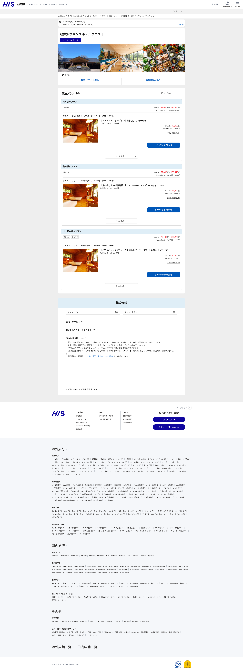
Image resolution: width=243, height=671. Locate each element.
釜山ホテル (103, 511)
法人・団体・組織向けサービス (64, 628)
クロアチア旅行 (160, 465)
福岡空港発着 (159, 569)
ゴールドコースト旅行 (97, 468)
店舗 (216, 4)
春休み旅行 (55, 621)
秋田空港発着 (124, 566)
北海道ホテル (65, 583)
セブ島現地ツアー (132, 528)
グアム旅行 (65, 459)
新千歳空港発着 (79, 566)
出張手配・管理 (72, 632)
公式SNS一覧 (127, 422)
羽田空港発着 (56, 566)
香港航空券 (98, 485)
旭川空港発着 (91, 566)
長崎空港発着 (183, 569)
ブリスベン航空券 (178, 497)
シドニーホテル (180, 514)
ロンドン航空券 (118, 494)
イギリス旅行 (81, 465)
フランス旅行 (70, 465)
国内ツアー (56, 552)
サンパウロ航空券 (86, 494)
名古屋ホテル (144, 583)
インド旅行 (111, 462)
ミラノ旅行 (165, 462)
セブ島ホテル (78, 514)
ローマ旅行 (155, 462)
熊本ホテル (103, 586)
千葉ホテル (95, 583)
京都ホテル (154, 583)
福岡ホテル (84, 586)
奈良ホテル (183, 583)
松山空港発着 (134, 569)
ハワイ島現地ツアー (74, 528)
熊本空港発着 (67, 572)
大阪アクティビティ (154, 597)
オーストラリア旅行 (58, 468)
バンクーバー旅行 (138, 471)
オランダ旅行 (148, 465)
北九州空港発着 (171, 569)
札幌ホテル (76, 583)
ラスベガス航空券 (122, 491)
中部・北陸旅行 (111, 556)
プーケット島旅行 (162, 459)
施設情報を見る (153, 80)
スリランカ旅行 (122, 462)
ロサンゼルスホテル (119, 514)
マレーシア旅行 (100, 462)
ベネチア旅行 (175, 462)
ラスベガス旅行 (71, 471)
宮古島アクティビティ (91, 597)
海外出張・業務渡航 (58, 632)
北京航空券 (117, 485)
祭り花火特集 (144, 621)
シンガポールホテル (135, 511)
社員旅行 (83, 632)
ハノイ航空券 (81, 488)
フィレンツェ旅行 (58, 465)
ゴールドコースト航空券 (162, 497)
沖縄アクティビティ (58, 597)
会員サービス (227, 6)
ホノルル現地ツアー (58, 528)
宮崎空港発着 (78, 572)
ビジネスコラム (92, 635)
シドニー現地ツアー (126, 531)
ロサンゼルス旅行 (58, 471)
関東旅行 (92, 556)
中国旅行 (129, 459)
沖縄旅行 (55, 556)
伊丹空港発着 (78, 569)
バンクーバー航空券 (58, 494)
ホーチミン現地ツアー (59, 531)
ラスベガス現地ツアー (161, 531)
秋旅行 (92, 621)
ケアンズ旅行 (82, 468)
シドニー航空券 (133, 497)
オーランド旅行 (115, 471)
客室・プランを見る (90, 80)
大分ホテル (113, 586)
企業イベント (108, 632)
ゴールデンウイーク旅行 (69, 621)
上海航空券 (108, 485)
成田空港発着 (67, 566)
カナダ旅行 (126, 471)
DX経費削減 (155, 632)
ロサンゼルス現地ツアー (143, 531)
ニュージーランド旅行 (114, 468)
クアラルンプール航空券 (107, 488)
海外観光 (127, 621)
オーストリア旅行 (113, 465)
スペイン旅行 (137, 465)
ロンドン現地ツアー (58, 534)
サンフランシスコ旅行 (86, 471)
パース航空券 (56, 500)
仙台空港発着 (135, 566)
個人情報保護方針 (105, 419)
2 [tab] (121, 70)
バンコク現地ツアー (117, 528)
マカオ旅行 (120, 459)
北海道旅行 (74, 556)
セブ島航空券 (56, 488)
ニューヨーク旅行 (102, 471)
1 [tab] (119, 70)
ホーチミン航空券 (69, 488)
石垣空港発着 (113, 572)
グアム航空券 (74, 491)
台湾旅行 (103, 459)
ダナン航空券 (92, 488)
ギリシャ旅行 (181, 465)
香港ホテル (122, 511)
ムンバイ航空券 (164, 488)
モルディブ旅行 (167, 468)
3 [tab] (123, 70)
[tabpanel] (79, 58)
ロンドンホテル (156, 514)
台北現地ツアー (145, 528)
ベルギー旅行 (125, 465)
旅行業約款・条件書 (106, 416)
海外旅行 (58, 449)
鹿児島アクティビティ (59, 600)
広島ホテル (65, 586)
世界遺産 (135, 621)
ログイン (179, 11)
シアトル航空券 (135, 491)
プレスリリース (81, 419)
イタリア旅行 (145, 462)
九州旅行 (151, 556)
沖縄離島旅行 (64, 556)
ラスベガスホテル (134, 514)
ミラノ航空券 (150, 494)
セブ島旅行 (186, 459)
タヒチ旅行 (156, 468)
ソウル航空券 (56, 485)
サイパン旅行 (75, 459)
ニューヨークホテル (103, 514)
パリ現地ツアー (72, 534)
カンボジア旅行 (87, 462)
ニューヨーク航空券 (149, 491)
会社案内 (79, 416)
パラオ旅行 (86, 459)
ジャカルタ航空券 (140, 488)
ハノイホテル (56, 514)
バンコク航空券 (138, 485)
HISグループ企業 (81, 422)
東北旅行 (83, 556)
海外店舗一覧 (61, 646)
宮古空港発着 (124, 572)
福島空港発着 (146, 566)
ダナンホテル (67, 514)
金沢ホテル (134, 583)
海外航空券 (56, 481)
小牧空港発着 (172, 566)
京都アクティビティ (139, 597)
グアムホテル (81, 511)
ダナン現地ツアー (75, 531)
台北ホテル (112, 511)
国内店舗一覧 (87, 646)
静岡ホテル (114, 583)
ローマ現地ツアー (86, 534)
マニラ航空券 (180, 485)
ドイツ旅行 (92, 465)
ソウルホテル (92, 511)
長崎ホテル (94, 586)
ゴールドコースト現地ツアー (108, 531)
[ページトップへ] (189, 407)
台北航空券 (89, 485)
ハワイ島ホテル (69, 511)
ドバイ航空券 (97, 500)
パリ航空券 (129, 494)
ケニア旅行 (66, 474)
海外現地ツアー (58, 524)
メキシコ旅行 (162, 471)
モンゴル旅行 (134, 462)
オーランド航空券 (175, 491)
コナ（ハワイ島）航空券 (60, 491)
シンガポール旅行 (140, 459)
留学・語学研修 (174, 632)
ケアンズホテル (57, 517)
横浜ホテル (105, 583)
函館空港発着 (102, 566)
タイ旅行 (151, 459)
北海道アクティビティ (108, 597)
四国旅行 (143, 556)
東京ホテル (55, 583)
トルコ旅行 (182, 471)
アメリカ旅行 (178, 468)
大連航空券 (127, 485)
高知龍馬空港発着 (147, 569)
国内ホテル (56, 580)
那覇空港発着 (102, 572)
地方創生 (81, 635)
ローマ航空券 (139, 494)
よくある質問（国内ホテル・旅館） (99, 356)
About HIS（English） (83, 426)
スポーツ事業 (56, 635)
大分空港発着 (56, 572)
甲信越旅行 (100, 556)
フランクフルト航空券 (165, 494)
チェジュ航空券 (77, 485)
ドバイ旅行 (172, 471)
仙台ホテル (86, 583)
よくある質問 (127, 419)
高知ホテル (74, 586)
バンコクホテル (149, 511)
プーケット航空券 (152, 485)
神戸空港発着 (89, 569)
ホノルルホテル (57, 511)
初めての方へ (127, 416)
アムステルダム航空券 (106, 497)
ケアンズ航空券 (146, 497)
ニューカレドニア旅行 (142, 468)
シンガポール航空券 (167, 485)
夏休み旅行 (84, 621)
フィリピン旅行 (175, 459)
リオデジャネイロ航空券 (102, 494)
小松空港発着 (183, 566)
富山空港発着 (56, 569)
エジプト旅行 (56, 474)
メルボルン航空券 (69, 500)
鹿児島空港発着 (90, 572)
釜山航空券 (66, 485)
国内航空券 (56, 563)
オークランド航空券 (83, 500)
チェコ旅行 (171, 465)
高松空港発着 (123, 569)
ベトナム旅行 (65, 462)
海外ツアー (56, 455)
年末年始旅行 (100, 621)
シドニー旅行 (71, 468)
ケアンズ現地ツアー (89, 531)
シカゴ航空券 (162, 491)
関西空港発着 (67, 569)
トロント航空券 (72, 494)
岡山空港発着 (111, 569)
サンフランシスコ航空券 (105, 491)
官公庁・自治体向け (69, 635)
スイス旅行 (101, 465)
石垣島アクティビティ (74, 597)
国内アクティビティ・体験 (62, 593)
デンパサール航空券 (125, 488)
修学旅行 (164, 632)
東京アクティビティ (124, 597)
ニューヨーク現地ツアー (179, 531)
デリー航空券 (152, 488)
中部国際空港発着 (159, 566)
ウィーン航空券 (121, 497)
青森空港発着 (113, 566)
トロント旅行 (150, 471)
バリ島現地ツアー (103, 528)
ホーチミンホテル (181, 511)
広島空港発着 (100, 569)
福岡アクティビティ (170, 597)
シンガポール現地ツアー (175, 528)
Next (182, 58)
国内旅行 (58, 545)
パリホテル (145, 514)
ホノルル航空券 (176, 488)
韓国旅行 (95, 459)
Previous (61, 58)
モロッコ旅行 (77, 474)
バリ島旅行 (55, 462)
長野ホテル (124, 583)
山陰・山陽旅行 (132, 556)
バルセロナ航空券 (76, 497)
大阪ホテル (164, 583)
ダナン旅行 (76, 462)
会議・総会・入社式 (121, 632)
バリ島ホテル (89, 514)
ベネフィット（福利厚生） (139, 632)
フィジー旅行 (128, 468)
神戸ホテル (174, 583)
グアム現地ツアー (89, 528)
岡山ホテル (55, 586)
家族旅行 (110, 621)
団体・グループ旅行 (95, 632)
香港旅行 (111, 459)
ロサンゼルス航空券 (88, 491)
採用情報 (79, 429)
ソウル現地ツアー (159, 528)
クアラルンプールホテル (164, 511)
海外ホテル (56, 507)
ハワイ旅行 (55, 459)
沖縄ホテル (134, 586)
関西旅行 (122, 556)
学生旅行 (118, 621)
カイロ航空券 (108, 500)
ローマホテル (168, 514)
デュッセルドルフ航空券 (60, 497)
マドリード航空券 (91, 497)
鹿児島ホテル (123, 586)
